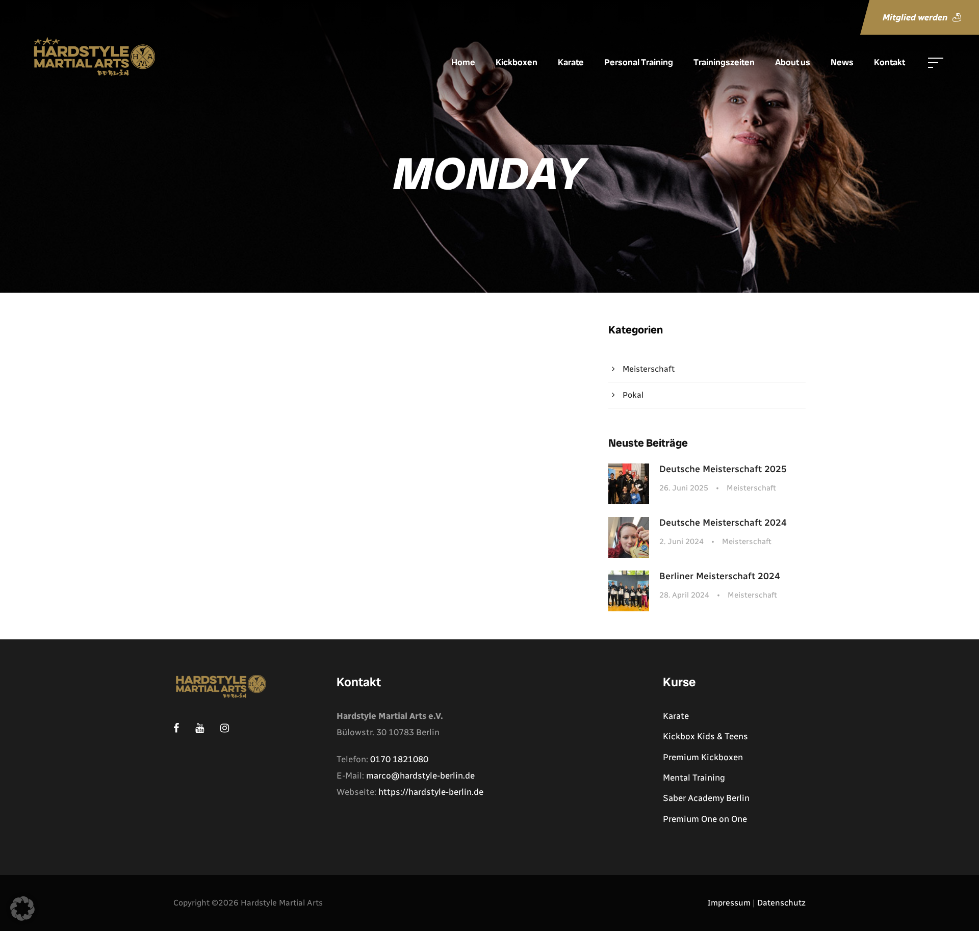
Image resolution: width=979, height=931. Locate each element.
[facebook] (961, 501)
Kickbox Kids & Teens (705, 736)
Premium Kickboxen (703, 757)
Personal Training (638, 62)
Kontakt (889, 62)
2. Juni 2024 (681, 541)
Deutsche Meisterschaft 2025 (723, 469)
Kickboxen (516, 62)
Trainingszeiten (724, 62)
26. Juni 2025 (683, 488)
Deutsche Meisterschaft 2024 (723, 522)
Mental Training (694, 777)
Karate (571, 62)
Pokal (633, 395)
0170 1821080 (399, 759)
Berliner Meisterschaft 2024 (719, 576)
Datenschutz (781, 903)
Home (463, 62)
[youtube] (961, 477)
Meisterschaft (649, 369)
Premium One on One (705, 819)
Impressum (729, 903)
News (842, 62)
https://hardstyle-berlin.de (430, 792)
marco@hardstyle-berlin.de (420, 775)
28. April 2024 (684, 595)
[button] (22, 908)
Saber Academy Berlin (706, 798)
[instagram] (961, 451)
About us (792, 62)
